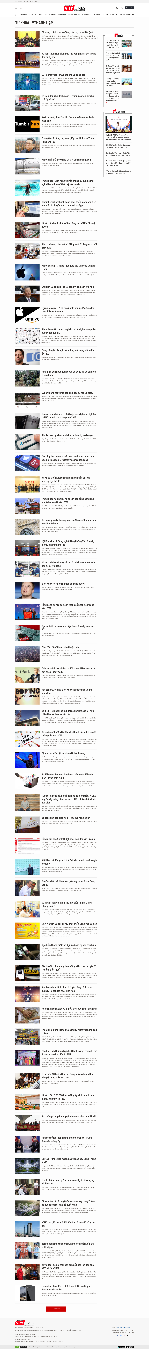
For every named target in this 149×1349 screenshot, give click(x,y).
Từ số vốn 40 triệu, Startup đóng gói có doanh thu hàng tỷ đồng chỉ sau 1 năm (67, 1075)
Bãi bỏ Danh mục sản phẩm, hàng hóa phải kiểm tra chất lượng (68, 1245)
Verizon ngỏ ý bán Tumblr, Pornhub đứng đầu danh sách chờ (68, 119)
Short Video (87, 15)
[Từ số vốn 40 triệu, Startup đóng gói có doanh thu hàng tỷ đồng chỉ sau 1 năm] (27, 1081)
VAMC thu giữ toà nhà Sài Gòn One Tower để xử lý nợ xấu (68, 1224)
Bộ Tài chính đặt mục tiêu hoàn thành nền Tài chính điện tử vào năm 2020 (68, 776)
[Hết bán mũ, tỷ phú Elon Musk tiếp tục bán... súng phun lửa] (27, 696)
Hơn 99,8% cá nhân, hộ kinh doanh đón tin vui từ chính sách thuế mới (118, 146)
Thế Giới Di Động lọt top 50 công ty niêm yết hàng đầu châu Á (69, 1031)
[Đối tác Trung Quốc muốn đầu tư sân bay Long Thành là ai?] (27, 1166)
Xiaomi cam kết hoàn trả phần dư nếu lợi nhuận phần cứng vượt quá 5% (69, 331)
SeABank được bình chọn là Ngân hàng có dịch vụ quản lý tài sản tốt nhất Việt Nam (67, 989)
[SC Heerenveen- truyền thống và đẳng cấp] (27, 82)
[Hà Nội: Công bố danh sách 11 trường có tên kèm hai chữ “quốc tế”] (27, 103)
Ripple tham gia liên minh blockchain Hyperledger (67, 435)
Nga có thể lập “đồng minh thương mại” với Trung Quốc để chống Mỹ (67, 1139)
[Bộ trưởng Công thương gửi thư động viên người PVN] (27, 1123)
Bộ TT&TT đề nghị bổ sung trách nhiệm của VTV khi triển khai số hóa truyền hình (68, 712)
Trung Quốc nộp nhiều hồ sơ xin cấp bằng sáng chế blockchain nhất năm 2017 (68, 500)
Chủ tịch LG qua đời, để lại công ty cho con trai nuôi (68, 286)
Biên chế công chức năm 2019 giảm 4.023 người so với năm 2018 (69, 246)
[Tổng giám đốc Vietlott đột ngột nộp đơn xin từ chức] (27, 846)
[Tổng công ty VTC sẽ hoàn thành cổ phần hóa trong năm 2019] (27, 612)
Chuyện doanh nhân (110, 15)
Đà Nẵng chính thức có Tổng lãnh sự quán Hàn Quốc (68, 32)
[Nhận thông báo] (117, 8)
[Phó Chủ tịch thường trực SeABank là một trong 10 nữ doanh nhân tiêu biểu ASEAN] (27, 1058)
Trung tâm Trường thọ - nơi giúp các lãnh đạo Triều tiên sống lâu (68, 140)
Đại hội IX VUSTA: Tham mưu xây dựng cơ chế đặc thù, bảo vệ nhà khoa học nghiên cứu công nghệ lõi (118, 137)
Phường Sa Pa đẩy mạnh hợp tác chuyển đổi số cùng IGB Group (113, 82)
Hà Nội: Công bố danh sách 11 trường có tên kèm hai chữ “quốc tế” (68, 97)
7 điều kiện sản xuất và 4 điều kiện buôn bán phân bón (69, 1008)
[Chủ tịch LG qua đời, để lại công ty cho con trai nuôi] (27, 294)
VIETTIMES (74, 8)
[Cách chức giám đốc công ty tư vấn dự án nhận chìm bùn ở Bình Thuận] (27, 1335)
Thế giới (97, 15)
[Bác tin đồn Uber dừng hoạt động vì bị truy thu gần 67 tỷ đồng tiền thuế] (27, 973)
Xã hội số (23, 15)
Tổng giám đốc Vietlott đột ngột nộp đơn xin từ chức (68, 838)
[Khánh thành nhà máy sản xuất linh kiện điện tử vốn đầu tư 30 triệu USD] (27, 569)
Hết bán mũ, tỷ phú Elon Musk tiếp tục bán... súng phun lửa (67, 691)
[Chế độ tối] (121, 8)
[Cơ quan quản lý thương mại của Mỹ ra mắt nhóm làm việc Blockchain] (27, 527)
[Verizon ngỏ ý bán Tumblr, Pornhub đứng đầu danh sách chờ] (27, 124)
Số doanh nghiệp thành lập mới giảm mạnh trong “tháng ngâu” (67, 904)
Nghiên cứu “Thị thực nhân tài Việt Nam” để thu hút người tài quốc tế (118, 154)
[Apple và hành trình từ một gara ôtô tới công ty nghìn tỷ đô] (27, 272)
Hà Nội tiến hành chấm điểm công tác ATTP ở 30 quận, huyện (69, 225)
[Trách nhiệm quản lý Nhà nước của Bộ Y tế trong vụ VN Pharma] (27, 1187)
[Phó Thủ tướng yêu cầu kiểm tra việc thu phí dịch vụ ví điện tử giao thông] (127, 43)
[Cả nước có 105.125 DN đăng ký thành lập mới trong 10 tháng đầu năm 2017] (27, 739)
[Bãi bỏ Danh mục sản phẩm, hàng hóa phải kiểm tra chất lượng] (27, 1250)
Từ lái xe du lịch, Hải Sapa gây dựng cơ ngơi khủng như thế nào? (113, 56)
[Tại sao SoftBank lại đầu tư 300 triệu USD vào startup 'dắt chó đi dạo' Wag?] (27, 675)
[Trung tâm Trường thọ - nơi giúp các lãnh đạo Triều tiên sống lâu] (27, 145)
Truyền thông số (127, 15)
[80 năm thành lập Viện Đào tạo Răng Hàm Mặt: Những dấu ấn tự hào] (27, 60)
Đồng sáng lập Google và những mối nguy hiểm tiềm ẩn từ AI (68, 352)
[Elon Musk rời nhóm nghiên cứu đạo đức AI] (27, 590)
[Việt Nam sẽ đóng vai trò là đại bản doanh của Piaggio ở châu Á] (27, 867)
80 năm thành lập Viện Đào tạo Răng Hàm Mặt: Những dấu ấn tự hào (69, 55)
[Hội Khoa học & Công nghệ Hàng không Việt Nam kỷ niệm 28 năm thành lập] (27, 548)
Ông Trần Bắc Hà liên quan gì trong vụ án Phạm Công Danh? (68, 883)
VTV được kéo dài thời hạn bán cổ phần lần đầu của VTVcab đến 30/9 (68, 1266)
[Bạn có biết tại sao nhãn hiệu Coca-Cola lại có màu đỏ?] (27, 633)
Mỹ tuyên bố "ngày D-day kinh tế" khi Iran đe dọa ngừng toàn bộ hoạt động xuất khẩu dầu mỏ (112, 96)
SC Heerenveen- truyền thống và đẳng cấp (63, 74)
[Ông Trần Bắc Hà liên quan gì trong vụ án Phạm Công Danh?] (27, 888)
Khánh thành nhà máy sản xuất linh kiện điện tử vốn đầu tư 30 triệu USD (68, 564)
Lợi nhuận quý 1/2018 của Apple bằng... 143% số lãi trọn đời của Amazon (68, 309)
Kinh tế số (43, 15)
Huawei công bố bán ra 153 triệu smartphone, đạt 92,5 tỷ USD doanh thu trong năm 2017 (69, 415)
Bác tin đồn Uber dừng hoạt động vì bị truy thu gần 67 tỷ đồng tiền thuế (69, 968)
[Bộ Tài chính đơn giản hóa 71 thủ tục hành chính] (27, 825)
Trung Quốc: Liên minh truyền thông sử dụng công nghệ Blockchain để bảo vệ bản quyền (68, 182)
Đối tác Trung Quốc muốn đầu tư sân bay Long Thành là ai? (69, 1160)
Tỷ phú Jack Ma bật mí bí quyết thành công (63, 753)
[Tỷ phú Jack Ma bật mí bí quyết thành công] (27, 760)
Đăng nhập (129, 8)
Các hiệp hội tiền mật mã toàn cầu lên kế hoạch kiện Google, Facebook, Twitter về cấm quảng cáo (68, 458)
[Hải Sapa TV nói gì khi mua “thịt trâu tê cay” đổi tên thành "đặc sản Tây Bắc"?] (127, 68)
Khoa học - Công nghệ (57, 15)
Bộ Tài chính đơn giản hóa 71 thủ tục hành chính (66, 817)
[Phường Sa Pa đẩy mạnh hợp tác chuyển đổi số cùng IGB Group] (127, 81)
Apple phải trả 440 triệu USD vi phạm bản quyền (66, 159)
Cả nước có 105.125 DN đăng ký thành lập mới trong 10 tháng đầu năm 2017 (69, 733)
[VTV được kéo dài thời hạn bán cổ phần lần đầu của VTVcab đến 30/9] (27, 1272)
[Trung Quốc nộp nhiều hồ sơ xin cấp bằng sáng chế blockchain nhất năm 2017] (27, 506)
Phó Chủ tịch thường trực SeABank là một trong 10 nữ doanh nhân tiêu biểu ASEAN (69, 1052)
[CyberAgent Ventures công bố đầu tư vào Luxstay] (27, 400)
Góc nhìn (32, 15)
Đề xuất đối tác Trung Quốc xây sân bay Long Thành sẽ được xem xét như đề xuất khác (68, 1203)
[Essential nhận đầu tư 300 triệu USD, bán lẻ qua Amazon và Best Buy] (27, 1293)
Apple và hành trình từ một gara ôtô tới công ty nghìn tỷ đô (69, 267)
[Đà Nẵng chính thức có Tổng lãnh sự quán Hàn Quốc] (27, 39)
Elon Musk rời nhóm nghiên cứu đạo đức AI (63, 583)
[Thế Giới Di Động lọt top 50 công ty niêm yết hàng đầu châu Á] (27, 1037)
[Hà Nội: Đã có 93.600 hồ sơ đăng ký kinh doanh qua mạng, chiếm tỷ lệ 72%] (27, 1102)
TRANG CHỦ (119, 112)
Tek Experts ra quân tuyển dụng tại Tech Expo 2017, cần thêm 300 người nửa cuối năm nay (68, 1309)
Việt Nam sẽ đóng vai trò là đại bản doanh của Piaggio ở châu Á (69, 862)
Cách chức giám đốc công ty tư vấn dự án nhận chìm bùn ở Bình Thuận (68, 1330)
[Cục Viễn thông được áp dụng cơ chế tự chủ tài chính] (27, 952)
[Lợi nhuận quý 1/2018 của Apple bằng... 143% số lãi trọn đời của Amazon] (27, 315)
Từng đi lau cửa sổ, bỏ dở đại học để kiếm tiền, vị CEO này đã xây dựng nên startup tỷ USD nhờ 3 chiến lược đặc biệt (69, 799)
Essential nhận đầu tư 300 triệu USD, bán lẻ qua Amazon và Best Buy (66, 1287)
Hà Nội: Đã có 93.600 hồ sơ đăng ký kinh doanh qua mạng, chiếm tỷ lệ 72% (68, 1097)
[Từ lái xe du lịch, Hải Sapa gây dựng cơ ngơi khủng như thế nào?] (127, 56)
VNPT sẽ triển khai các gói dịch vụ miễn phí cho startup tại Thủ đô (66, 479)
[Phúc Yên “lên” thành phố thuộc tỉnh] (27, 654)
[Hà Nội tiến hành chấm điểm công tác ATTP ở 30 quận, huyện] (27, 230)
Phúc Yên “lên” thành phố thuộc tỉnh (60, 647)
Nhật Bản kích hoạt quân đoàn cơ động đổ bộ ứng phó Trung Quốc (69, 373)
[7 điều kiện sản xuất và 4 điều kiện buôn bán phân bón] (27, 1015)
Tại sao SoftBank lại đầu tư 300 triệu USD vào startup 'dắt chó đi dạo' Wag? (69, 670)
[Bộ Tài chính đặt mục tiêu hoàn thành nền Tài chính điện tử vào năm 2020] (27, 781)
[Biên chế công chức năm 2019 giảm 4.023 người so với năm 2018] (27, 251)
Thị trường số (74, 15)
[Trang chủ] (16, 15)
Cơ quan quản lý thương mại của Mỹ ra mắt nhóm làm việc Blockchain (69, 521)
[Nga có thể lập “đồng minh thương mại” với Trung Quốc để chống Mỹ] (27, 1144)
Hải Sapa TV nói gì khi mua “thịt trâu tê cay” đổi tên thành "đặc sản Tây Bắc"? (113, 69)
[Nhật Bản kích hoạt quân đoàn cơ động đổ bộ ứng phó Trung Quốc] (27, 378)
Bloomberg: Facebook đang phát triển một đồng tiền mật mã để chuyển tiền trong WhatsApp (69, 203)
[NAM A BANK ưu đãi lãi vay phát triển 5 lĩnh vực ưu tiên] (27, 931)
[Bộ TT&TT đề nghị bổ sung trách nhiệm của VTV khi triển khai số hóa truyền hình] (27, 718)
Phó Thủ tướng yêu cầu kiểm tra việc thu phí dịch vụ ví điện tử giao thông (112, 43)
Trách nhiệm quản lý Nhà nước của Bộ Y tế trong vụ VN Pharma (68, 1181)
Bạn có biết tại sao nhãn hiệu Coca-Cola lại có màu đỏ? (68, 627)
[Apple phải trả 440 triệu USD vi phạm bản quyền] (27, 166)
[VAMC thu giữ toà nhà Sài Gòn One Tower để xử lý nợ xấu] (27, 1229)
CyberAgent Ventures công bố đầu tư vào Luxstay (67, 392)
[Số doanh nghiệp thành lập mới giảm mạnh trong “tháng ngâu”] (27, 909)
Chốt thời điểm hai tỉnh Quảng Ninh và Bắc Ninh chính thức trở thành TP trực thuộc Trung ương (119, 163)
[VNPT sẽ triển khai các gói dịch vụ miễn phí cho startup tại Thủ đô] (27, 484)
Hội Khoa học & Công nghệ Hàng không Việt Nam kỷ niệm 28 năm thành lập (68, 543)
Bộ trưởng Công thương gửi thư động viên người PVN (69, 1116)
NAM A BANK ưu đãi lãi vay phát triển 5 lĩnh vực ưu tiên (69, 923)
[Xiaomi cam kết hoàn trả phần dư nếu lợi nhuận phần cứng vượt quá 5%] (27, 336)
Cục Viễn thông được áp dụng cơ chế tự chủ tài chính (69, 944)
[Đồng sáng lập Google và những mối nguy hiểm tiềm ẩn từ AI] (27, 357)
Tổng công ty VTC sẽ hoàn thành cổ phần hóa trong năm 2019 (68, 606)
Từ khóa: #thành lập (34, 22)
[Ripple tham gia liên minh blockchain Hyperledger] (27, 442)
